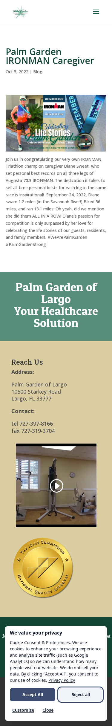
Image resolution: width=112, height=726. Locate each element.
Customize (23, 710)
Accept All (32, 694)
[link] (20, 11)
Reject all (80, 694)
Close (47, 710)
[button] (96, 15)
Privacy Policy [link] (61, 680)
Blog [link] (37, 71)
